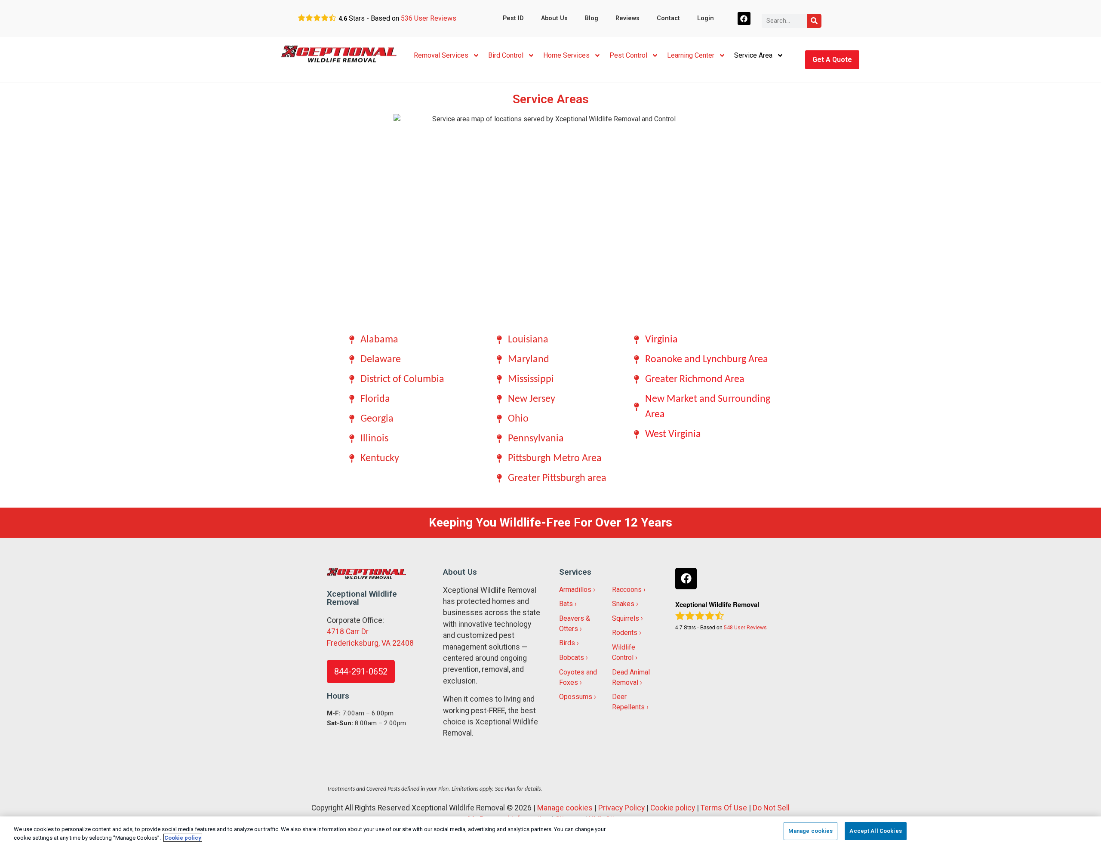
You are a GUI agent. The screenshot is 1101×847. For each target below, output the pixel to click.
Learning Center (690, 55)
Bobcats (571, 657)
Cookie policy (672, 808)
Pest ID (513, 18)
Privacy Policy (621, 808)
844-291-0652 (361, 671)
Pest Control (628, 55)
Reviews (627, 18)
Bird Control (505, 55)
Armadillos (575, 589)
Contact (668, 18)
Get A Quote (832, 59)
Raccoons (627, 589)
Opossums (575, 697)
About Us (554, 18)
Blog (591, 18)
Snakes (623, 604)
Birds (567, 643)
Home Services (566, 55)
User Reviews (428, 18)
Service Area (753, 55)
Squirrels (625, 618)
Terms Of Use (724, 808)
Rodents (624, 632)
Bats (566, 604)
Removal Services (441, 55)
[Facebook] (744, 18)
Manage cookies (565, 808)
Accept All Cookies (875, 831)
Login (705, 18)
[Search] (814, 21)
